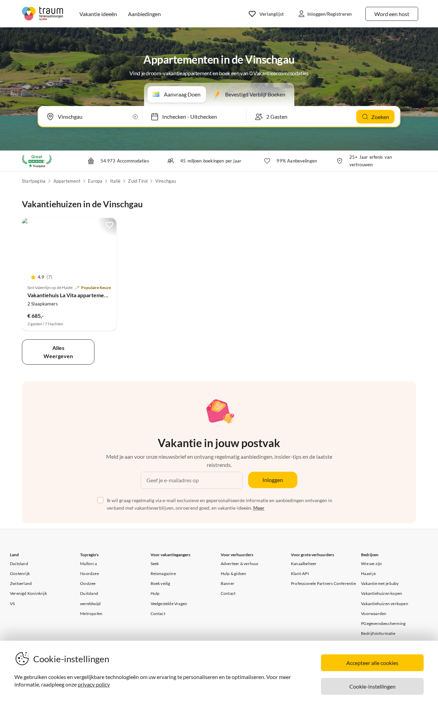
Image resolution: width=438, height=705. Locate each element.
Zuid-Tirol (137, 181)
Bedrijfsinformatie (378, 633)
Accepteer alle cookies (372, 663)
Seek (155, 563)
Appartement (66, 181)
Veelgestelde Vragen (169, 603)
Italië (115, 181)
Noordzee (89, 573)
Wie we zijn (371, 563)
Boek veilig (160, 583)
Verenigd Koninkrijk (28, 593)
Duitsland (19, 563)
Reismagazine (163, 573)
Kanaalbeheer (304, 563)
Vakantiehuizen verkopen (384, 603)
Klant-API (300, 573)
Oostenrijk (20, 573)
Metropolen (91, 613)
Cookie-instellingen (372, 686)
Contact (158, 613)
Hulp (155, 593)
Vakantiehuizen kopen (381, 593)
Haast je (368, 573)
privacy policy (94, 684)
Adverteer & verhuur (240, 563)
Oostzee (87, 583)
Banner (227, 583)
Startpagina (34, 181)
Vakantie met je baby (380, 583)
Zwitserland (21, 583)
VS (12, 603)
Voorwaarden (373, 613)
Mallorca (88, 563)
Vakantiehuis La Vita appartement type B (76, 295)
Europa (95, 181)
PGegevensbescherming (383, 623)
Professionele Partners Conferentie (323, 583)
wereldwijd (90, 603)
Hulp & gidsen (233, 573)
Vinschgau (165, 181)
